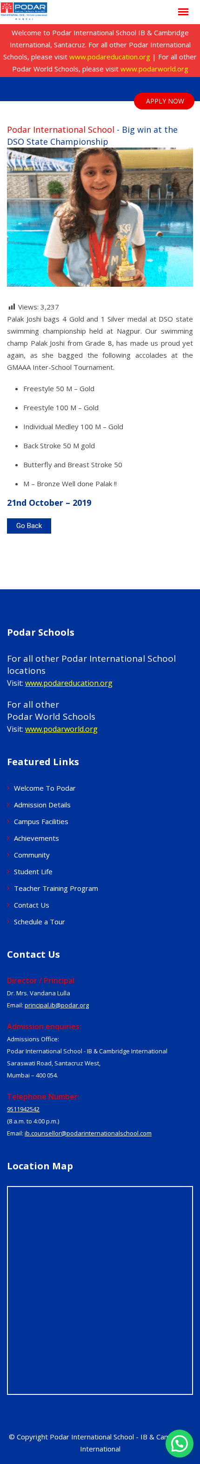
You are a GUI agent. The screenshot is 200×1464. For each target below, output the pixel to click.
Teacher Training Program (56, 888)
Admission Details (42, 804)
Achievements (36, 838)
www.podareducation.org (109, 56)
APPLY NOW (165, 101)
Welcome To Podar (45, 788)
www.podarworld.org (154, 68)
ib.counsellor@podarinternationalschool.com (88, 1133)
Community (32, 854)
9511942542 (23, 1109)
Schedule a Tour (39, 921)
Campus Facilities (41, 821)
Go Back (29, 526)
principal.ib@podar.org (57, 1005)
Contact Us (31, 904)
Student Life (33, 871)
